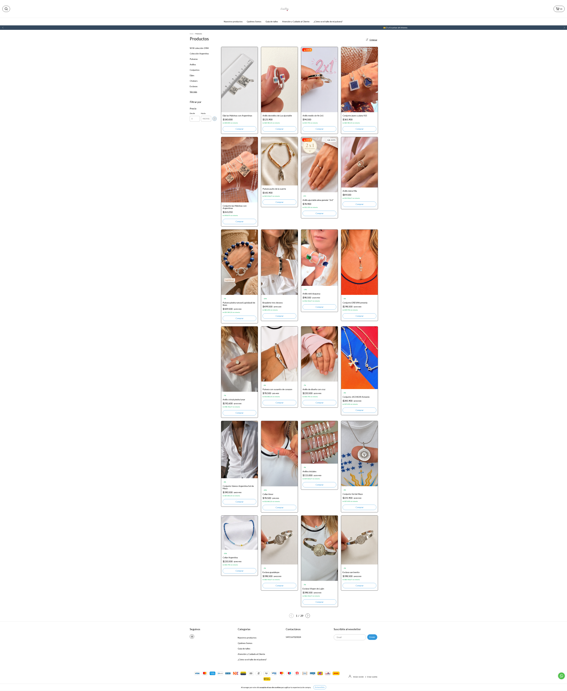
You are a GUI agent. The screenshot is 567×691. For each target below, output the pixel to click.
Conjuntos (194, 70)
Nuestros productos (233, 21)
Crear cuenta (372, 677)
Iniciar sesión (358, 677)
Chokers (194, 81)
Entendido (320, 687)
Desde (192, 113)
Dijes (192, 75)
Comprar (239, 129)
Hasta (203, 113)
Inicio (191, 34)
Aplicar (214, 118)
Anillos (193, 64)
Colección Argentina (199, 53)
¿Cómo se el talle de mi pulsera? (328, 21)
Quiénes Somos (254, 21)
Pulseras (194, 59)
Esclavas (194, 86)
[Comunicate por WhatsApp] (561, 676)
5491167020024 (293, 637)
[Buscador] (6, 9)
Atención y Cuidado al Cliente (295, 21)
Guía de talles (271, 21)
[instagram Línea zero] (192, 636)
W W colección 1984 (199, 48)
